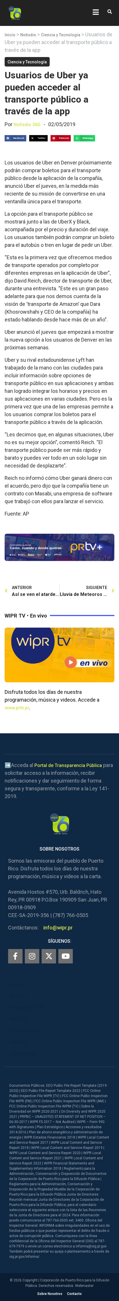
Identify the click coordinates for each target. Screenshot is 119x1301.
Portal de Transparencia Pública (68, 765)
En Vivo (18, 996)
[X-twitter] (49, 956)
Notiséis (28, 35)
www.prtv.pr (17, 708)
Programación (25, 1030)
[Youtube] (65, 956)
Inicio (10, 35)
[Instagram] (32, 956)
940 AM (18, 1019)
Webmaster (84, 1286)
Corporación (23, 1053)
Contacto (74, 1294)
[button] (109, 12)
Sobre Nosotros (49, 1294)
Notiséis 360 (27, 124)
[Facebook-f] (15, 956)
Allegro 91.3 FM (27, 1007)
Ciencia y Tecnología (60, 35)
